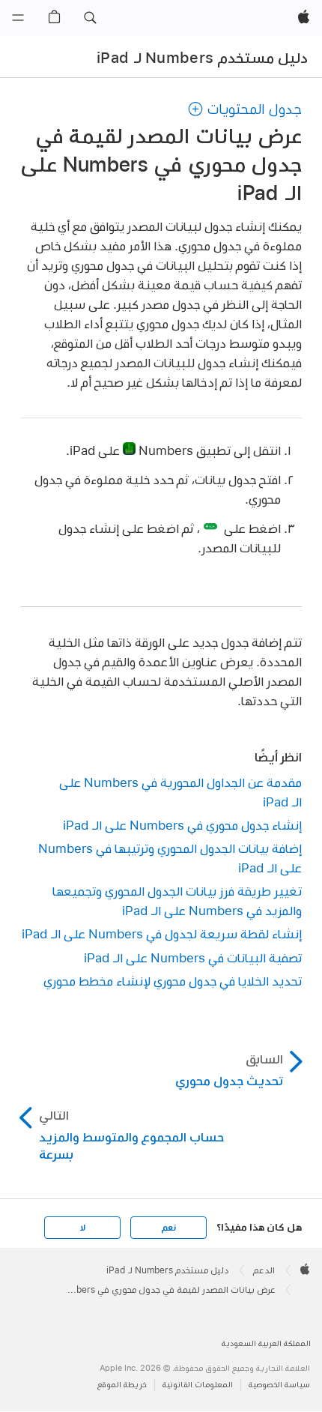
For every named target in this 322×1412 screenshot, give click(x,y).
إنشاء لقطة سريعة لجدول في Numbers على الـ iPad (162, 933)
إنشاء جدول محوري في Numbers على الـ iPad (182, 824)
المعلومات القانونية (197, 1385)
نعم (168, 1227)
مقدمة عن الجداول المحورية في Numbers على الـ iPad (180, 792)
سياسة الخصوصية (279, 1385)
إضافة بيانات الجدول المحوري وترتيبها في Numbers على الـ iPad (170, 858)
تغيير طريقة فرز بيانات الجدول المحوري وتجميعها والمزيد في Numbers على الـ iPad (177, 900)
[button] (90, 18)
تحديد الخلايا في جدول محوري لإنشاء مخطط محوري (172, 980)
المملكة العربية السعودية (266, 1343)
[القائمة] (18, 18)
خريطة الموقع (122, 1385)
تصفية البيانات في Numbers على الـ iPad (193, 957)
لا (82, 1227)
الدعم (264, 1270)
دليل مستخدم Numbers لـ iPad (202, 57)
